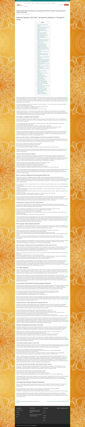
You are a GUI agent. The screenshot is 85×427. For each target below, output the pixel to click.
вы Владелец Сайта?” (41, 75)
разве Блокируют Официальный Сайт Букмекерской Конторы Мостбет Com (43, 40)
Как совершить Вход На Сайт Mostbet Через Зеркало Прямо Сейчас (42, 54)
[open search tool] (59, 4)
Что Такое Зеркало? (40, 43)
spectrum (18, 14)
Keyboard (44, 415)
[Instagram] (68, 0)
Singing (44, 417)
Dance (44, 410)
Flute (44, 413)
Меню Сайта (39, 84)
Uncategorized (28, 14)
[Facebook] (64, 0)
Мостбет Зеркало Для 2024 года (43, 59)
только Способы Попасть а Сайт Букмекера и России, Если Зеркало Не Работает (43, 28)
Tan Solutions (34, 425)
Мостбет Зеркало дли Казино (42, 83)
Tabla (44, 419)
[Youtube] (66, 0)
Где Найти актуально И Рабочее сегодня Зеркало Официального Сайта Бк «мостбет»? (43, 61)
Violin (44, 420)
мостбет (42, 134)
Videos (67, 4)
